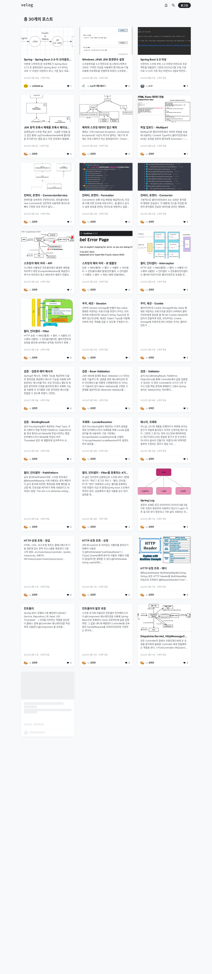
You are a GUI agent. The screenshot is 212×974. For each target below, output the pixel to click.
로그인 (184, 5)
